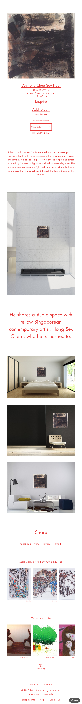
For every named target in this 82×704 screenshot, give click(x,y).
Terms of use (34, 694)
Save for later (41, 115)
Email (58, 544)
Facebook (25, 544)
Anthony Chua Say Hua (41, 85)
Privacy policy (47, 694)
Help (42, 700)
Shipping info (28, 700)
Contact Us (55, 700)
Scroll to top (41, 668)
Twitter (36, 544)
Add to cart (41, 109)
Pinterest (47, 544)
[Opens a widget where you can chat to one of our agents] (74, 700)
